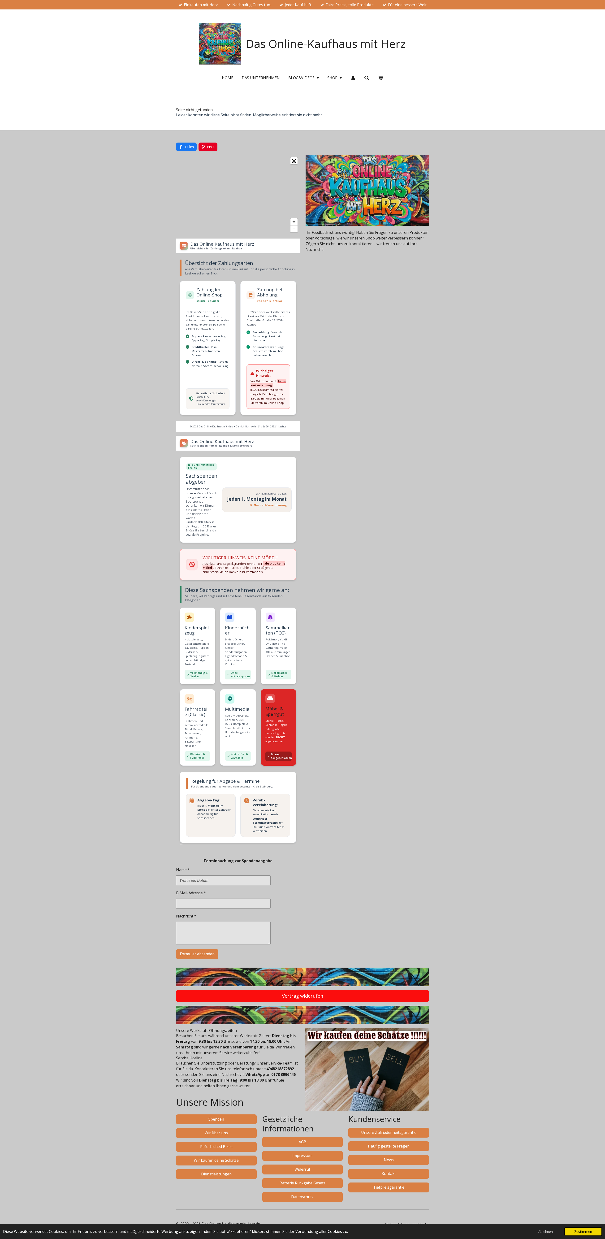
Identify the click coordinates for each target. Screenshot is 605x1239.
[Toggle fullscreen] (294, 160)
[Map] (238, 195)
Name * (183, 869)
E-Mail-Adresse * (191, 893)
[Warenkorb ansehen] (380, 78)
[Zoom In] (294, 221)
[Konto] (352, 78)
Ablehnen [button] (545, 1231)
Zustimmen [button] (583, 1231)
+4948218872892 (279, 1068)
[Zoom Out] (294, 228)
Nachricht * (186, 916)
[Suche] (366, 78)
